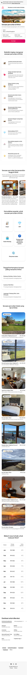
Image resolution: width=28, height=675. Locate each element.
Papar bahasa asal (16, 3)
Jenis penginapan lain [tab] (19, 621)
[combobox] (13, 31)
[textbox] (7, 36)
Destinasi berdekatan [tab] (7, 621)
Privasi (11, 668)
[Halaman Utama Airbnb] (3, 7)
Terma (15, 668)
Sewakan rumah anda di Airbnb (16, 7)
